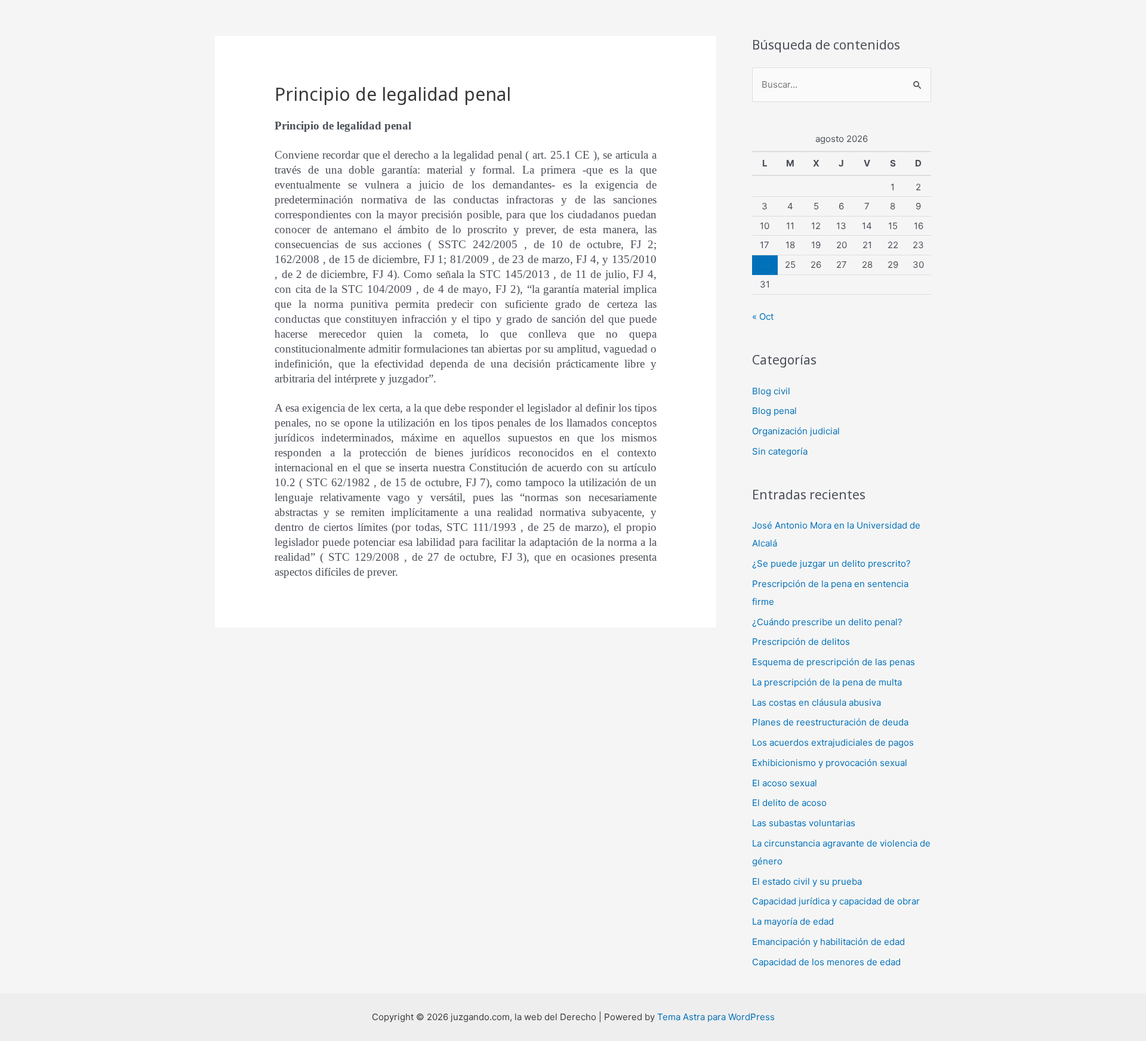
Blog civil (771, 391)
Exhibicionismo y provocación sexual (829, 762)
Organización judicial (796, 431)
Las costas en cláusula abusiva (816, 702)
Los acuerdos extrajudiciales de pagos (833, 742)
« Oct (763, 316)
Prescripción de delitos (801, 641)
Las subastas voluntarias (803, 823)
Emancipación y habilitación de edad (828, 941)
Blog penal (774, 410)
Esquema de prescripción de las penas (833, 662)
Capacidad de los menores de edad (826, 962)
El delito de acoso (789, 802)
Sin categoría (780, 451)
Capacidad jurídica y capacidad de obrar (836, 901)
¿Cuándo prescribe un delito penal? (827, 622)
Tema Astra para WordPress (716, 1017)
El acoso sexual (784, 783)
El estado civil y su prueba (807, 881)
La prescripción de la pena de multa (827, 682)
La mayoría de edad (793, 921)
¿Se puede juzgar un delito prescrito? (831, 563)
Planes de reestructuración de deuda (830, 722)
